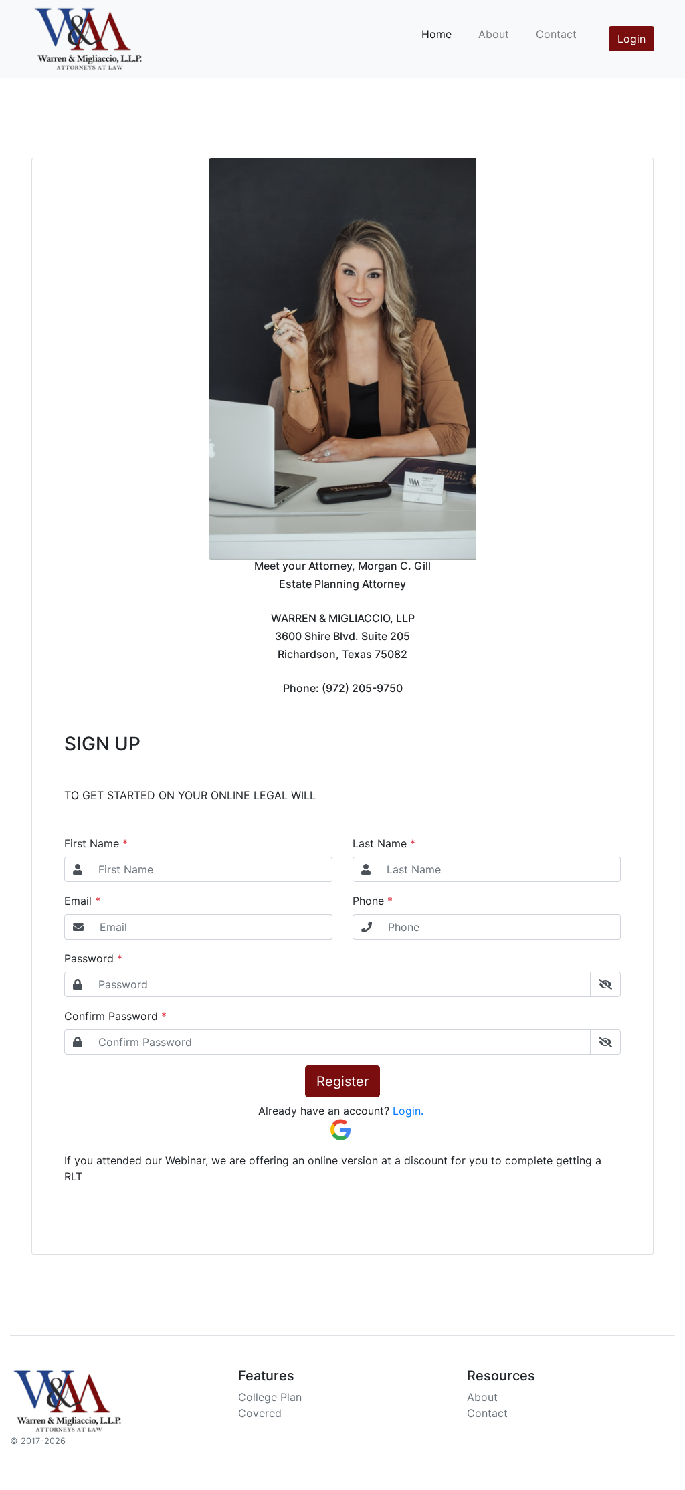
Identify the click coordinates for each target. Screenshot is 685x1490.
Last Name (380, 843)
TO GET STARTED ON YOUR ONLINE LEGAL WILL (190, 795)
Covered (260, 1413)
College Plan (270, 1397)
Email (78, 901)
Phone (368, 901)
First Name (91, 843)
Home (436, 34)
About (493, 34)
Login (631, 38)
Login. (406, 1111)
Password (89, 958)
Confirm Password (111, 1016)
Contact (556, 34)
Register (342, 1081)
